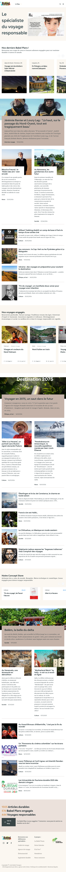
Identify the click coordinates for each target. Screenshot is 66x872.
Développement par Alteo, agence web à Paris (16, 867)
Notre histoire (39, 845)
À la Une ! (37, 849)
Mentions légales (53, 867)
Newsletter (38, 853)
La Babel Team (39, 841)
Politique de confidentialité (38, 867)
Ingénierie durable (24, 858)
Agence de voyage (24, 849)
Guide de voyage (23, 845)
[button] (59, 56)
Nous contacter (39, 858)
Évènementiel (23, 853)
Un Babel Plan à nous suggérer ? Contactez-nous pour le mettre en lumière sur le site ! (39, 822)
